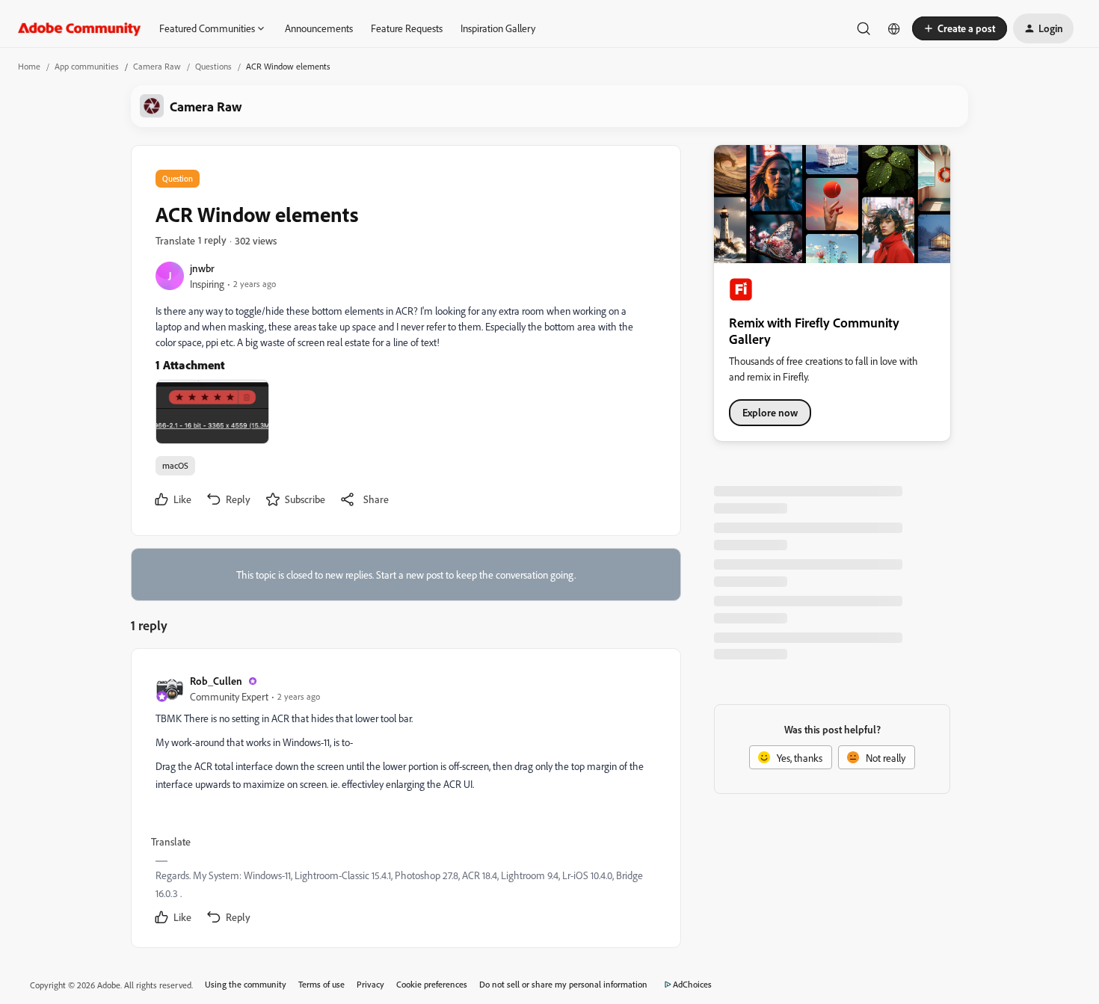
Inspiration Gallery (498, 28)
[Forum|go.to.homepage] (79, 28)
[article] (405, 801)
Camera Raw (157, 66)
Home (29, 66)
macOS (175, 465)
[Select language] (894, 28)
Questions (213, 66)
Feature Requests (407, 28)
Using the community (245, 984)
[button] (959, 28)
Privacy (370, 984)
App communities (87, 66)
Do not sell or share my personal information (563, 984)
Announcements (319, 28)
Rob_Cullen (216, 680)
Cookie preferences (431, 984)
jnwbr (202, 268)
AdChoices (692, 984)
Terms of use (321, 984)
